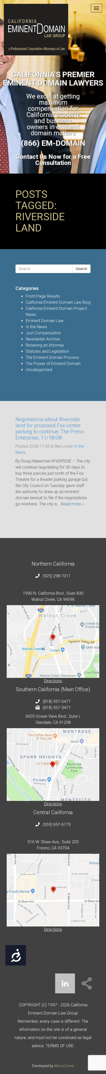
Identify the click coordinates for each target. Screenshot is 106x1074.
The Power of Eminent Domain (53, 363)
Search (81, 269)
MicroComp (64, 1066)
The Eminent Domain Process (52, 357)
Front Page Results (43, 296)
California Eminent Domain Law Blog (58, 302)
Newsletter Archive (43, 339)
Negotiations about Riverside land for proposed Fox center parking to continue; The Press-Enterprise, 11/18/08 (50, 428)
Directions (53, 680)
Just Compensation (43, 333)
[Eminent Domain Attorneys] (53, 29)
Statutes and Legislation (47, 351)
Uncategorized (39, 369)
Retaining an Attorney (45, 345)
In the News (36, 326)
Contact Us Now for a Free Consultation (53, 159)
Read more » (72, 504)
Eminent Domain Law (45, 320)
